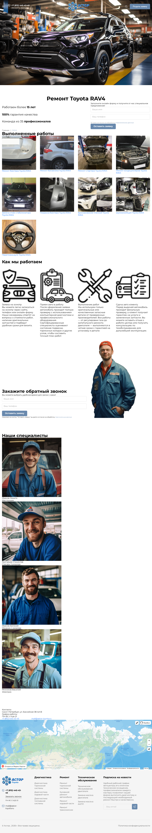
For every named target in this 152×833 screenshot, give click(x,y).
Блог (91, 16)
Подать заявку (140, 6)
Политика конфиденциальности (134, 826)
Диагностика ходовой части (41, 793)
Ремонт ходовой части (67, 802)
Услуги (60, 16)
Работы (70, 16)
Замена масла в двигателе (85, 796)
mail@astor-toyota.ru (41, 719)
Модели (81, 16)
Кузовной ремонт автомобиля (66, 794)
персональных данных (125, 123)
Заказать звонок (19, 8)
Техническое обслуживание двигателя (85, 788)
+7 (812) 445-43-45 (10, 719)
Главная (50, 16)
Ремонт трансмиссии (66, 808)
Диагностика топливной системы (40, 801)
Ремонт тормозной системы (65, 785)
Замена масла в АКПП (85, 802)
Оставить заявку (103, 126)
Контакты (101, 16)
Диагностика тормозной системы (40, 785)
